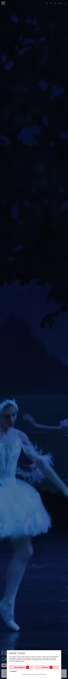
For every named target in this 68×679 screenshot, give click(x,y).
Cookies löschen (26, 674)
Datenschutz (42, 674)
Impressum (35, 674)
